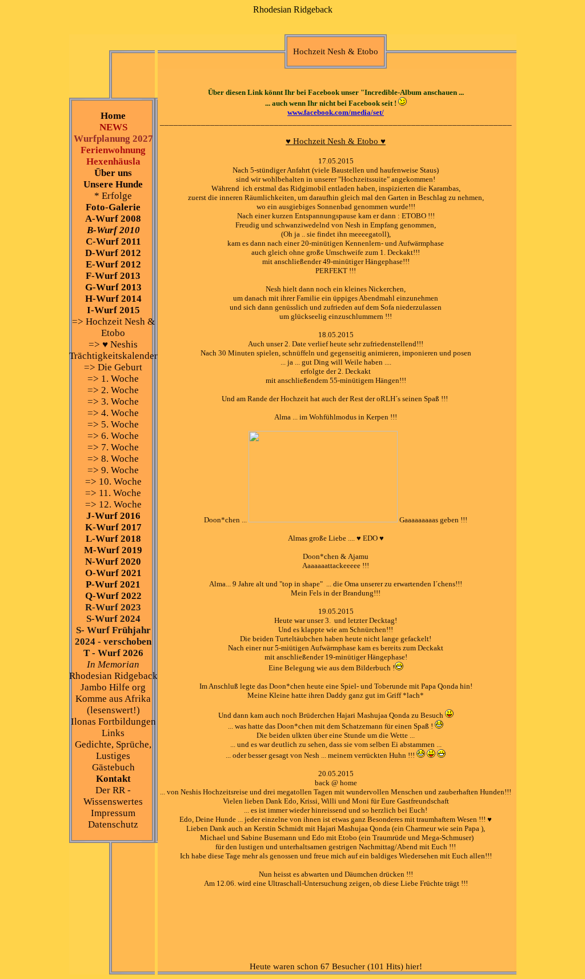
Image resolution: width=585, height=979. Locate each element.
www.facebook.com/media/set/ (335, 112)
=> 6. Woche (113, 435)
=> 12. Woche (113, 504)
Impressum (113, 813)
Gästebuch (113, 767)
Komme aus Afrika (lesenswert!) (113, 704)
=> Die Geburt (113, 367)
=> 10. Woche (113, 481)
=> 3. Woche (113, 401)
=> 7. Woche (113, 447)
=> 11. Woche (113, 492)
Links (113, 733)
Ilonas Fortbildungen (113, 721)
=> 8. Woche (113, 458)
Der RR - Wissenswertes (113, 796)
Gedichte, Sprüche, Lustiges (113, 750)
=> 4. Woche (113, 412)
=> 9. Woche (113, 470)
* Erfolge (113, 195)
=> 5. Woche (113, 424)
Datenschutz (113, 824)
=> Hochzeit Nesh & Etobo (113, 327)
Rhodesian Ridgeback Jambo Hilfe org (113, 681)
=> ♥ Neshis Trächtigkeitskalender (113, 350)
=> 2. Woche (113, 390)
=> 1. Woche (113, 378)
